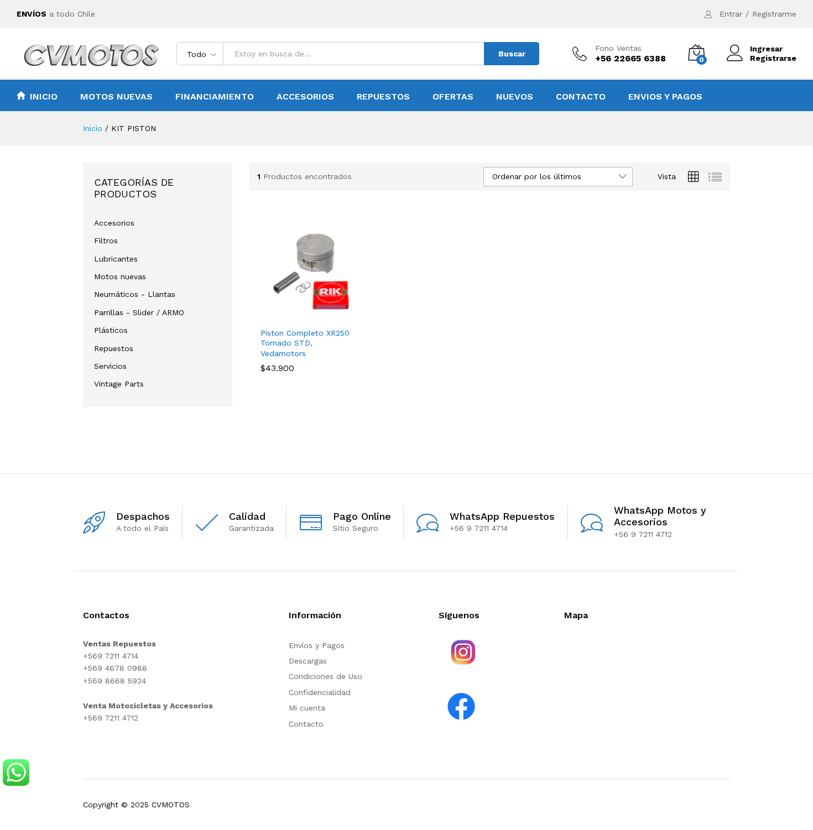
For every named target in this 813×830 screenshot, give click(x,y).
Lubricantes (116, 258)
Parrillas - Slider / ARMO (139, 312)
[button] (296, 314)
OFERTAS (452, 96)
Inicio (44, 96)
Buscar (511, 53)
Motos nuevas (116, 96)
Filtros (106, 240)
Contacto (581, 96)
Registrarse (773, 58)
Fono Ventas (618, 48)
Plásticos (111, 330)
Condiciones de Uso (325, 676)
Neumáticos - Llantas (134, 294)
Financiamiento (214, 96)
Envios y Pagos (665, 96)
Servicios (110, 366)
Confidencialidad (320, 692)
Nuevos (514, 96)
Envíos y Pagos (317, 645)
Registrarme (774, 14)
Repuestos (383, 96)
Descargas (308, 660)
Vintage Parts (119, 383)
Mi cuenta (307, 707)
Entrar (731, 14)
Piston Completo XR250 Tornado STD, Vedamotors (305, 342)
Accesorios (305, 96)
